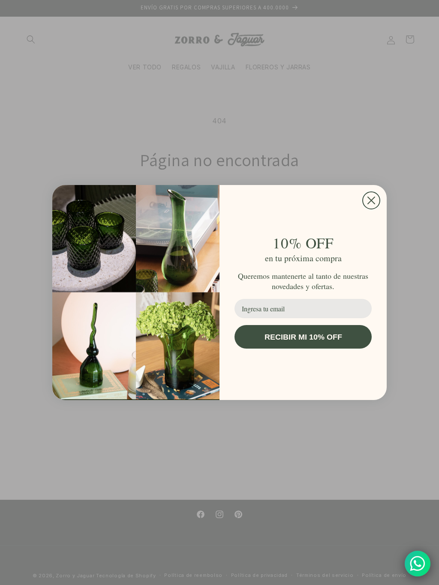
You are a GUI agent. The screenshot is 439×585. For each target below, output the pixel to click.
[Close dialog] (371, 200)
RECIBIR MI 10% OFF (303, 337)
